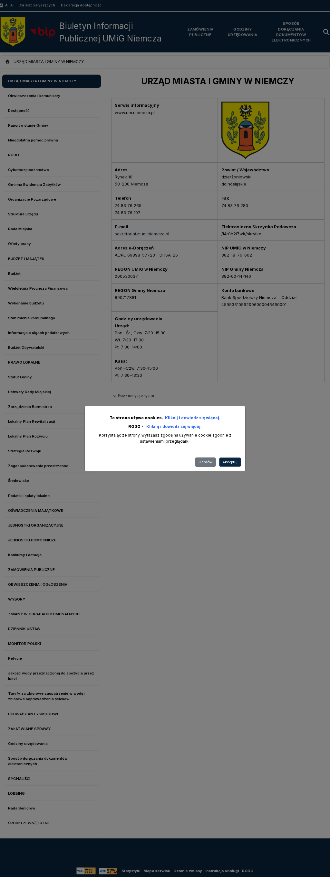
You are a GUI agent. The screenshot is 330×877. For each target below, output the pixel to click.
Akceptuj (230, 462)
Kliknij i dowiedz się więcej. (192, 417)
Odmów (205, 462)
